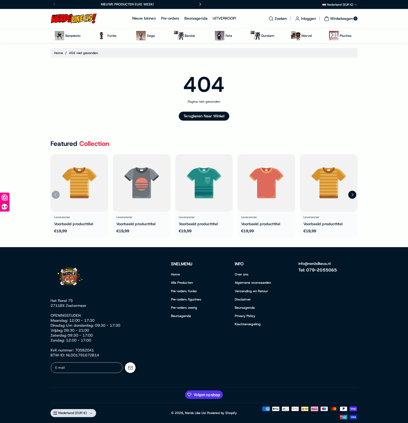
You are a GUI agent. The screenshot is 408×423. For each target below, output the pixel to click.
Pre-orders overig (184, 307)
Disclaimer (243, 299)
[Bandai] (178, 35)
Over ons (241, 274)
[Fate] (219, 35)
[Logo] (71, 277)
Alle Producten (182, 282)
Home (58, 53)
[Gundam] (255, 35)
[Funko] (101, 35)
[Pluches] (334, 35)
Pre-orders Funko (184, 291)
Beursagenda (181, 316)
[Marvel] (295, 35)
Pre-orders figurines (186, 299)
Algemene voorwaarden (253, 282)
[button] (277, 18)
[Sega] (141, 35)
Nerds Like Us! (195, 413)
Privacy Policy (245, 316)
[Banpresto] (59, 35)
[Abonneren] (130, 367)
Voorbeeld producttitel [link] (73, 223)
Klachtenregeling (248, 324)
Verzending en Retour (251, 291)
